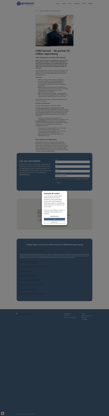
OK (54, 219)
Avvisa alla (54, 222)
